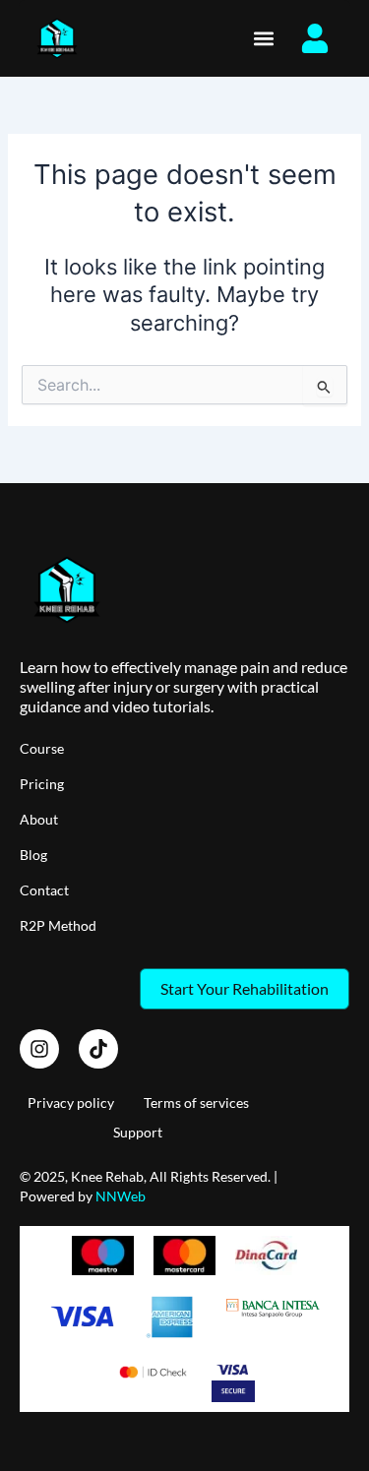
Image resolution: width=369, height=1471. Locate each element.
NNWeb (120, 1196)
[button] (264, 38)
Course (42, 748)
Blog (33, 854)
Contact (44, 890)
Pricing (42, 783)
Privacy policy (71, 1102)
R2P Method (58, 925)
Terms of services (196, 1102)
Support (137, 1132)
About (39, 819)
